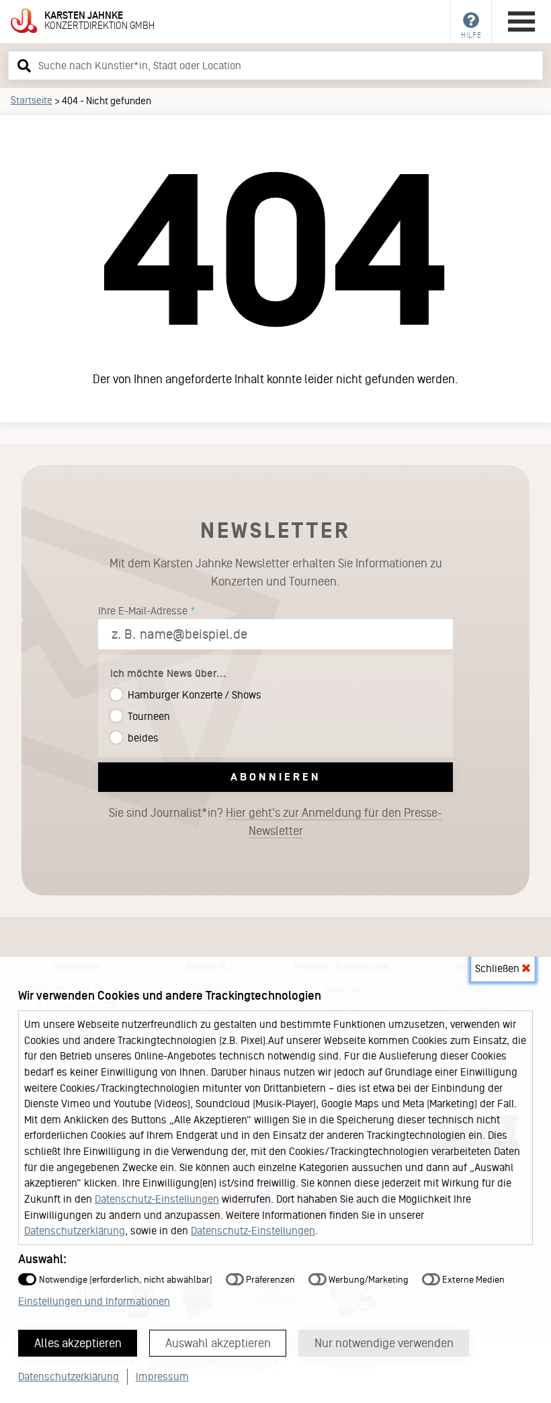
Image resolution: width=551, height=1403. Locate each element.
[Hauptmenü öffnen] (521, 21)
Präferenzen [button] (269, 1280)
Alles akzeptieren (78, 1343)
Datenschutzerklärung (74, 1230)
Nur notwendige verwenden (384, 1343)
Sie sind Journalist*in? (275, 822)
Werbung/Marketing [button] (368, 1280)
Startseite (31, 100)
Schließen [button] (498, 968)
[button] (22, 65)
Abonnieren (275, 777)
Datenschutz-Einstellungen (157, 1199)
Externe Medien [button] (472, 1280)
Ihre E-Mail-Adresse (142, 610)
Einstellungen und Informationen (94, 1301)
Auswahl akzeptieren (218, 1343)
